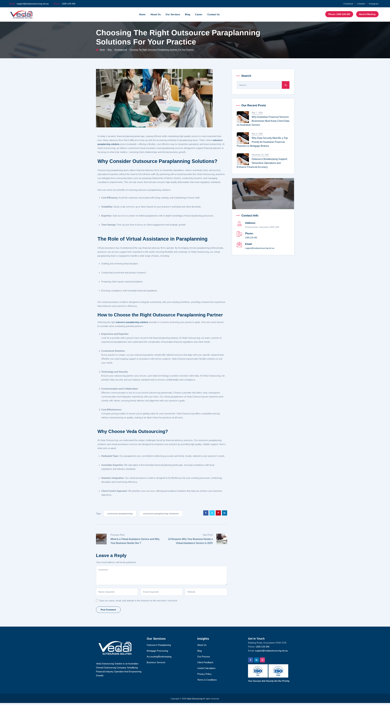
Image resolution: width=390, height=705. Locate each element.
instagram (374, 3)
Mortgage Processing (157, 650)
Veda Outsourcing (194, 699)
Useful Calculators (206, 668)
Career (198, 14)
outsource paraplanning (120, 513)
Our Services (173, 14)
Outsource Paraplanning (159, 645)
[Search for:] (263, 85)
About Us (155, 14)
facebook (348, 3)
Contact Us (213, 14)
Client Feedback (205, 662)
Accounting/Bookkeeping (159, 656)
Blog (187, 14)
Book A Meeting (367, 14)
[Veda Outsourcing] (21, 14)
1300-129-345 (68, 3)
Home (142, 14)
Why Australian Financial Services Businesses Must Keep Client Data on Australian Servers (263, 121)
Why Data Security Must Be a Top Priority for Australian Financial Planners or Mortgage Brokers (262, 142)
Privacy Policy (204, 674)
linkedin (361, 3)
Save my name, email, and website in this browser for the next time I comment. (138, 600)
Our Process (203, 656)
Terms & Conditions (207, 679)
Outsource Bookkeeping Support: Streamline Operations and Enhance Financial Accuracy (262, 163)
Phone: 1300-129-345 (339, 14)
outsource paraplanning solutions (132, 322)
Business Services (156, 662)
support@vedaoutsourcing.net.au (33, 3)
